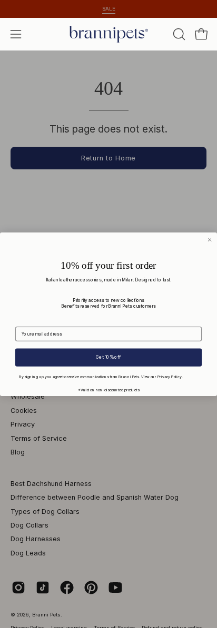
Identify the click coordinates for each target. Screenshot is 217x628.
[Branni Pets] (108, 34)
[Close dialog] (209, 239)
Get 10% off (108, 357)
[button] (178, 34)
